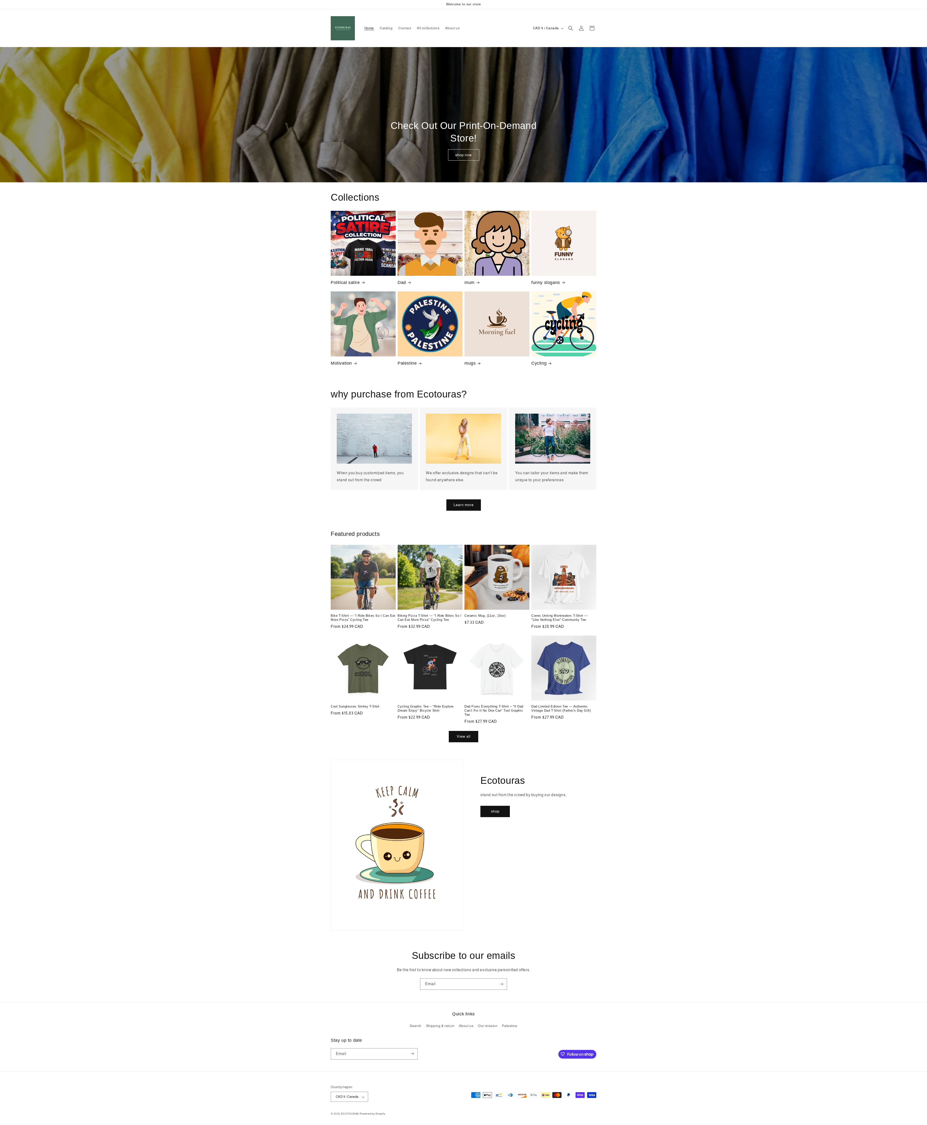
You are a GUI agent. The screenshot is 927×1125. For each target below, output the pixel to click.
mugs (470, 363)
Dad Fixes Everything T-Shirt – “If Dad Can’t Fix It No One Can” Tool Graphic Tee (493, 710)
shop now (463, 155)
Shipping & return (440, 1026)
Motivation (341, 363)
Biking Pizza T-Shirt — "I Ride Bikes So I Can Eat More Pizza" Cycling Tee (430, 618)
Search (415, 1026)
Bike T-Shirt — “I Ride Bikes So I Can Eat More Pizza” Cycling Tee (363, 618)
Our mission (488, 1026)
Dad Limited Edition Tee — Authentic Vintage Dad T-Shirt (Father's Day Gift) (561, 708)
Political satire (345, 282)
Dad (402, 282)
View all (464, 736)
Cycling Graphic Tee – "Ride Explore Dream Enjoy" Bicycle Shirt (426, 708)
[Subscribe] (501, 984)
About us (466, 1026)
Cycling (539, 363)
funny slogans (545, 282)
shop (495, 811)
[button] (570, 28)
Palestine (407, 363)
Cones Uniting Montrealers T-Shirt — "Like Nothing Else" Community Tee (559, 618)
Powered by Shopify (372, 1113)
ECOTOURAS (350, 1113)
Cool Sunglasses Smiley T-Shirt (355, 706)
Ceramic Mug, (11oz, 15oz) (485, 615)
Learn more (464, 505)
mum (469, 282)
